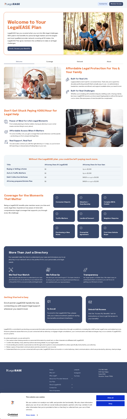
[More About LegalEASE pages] (72, 384)
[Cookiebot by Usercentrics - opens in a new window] (13, 415)
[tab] (19, 61)
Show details (30, 415)
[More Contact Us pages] (72, 387)
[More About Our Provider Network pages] (72, 378)
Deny (110, 403)
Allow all (110, 398)
